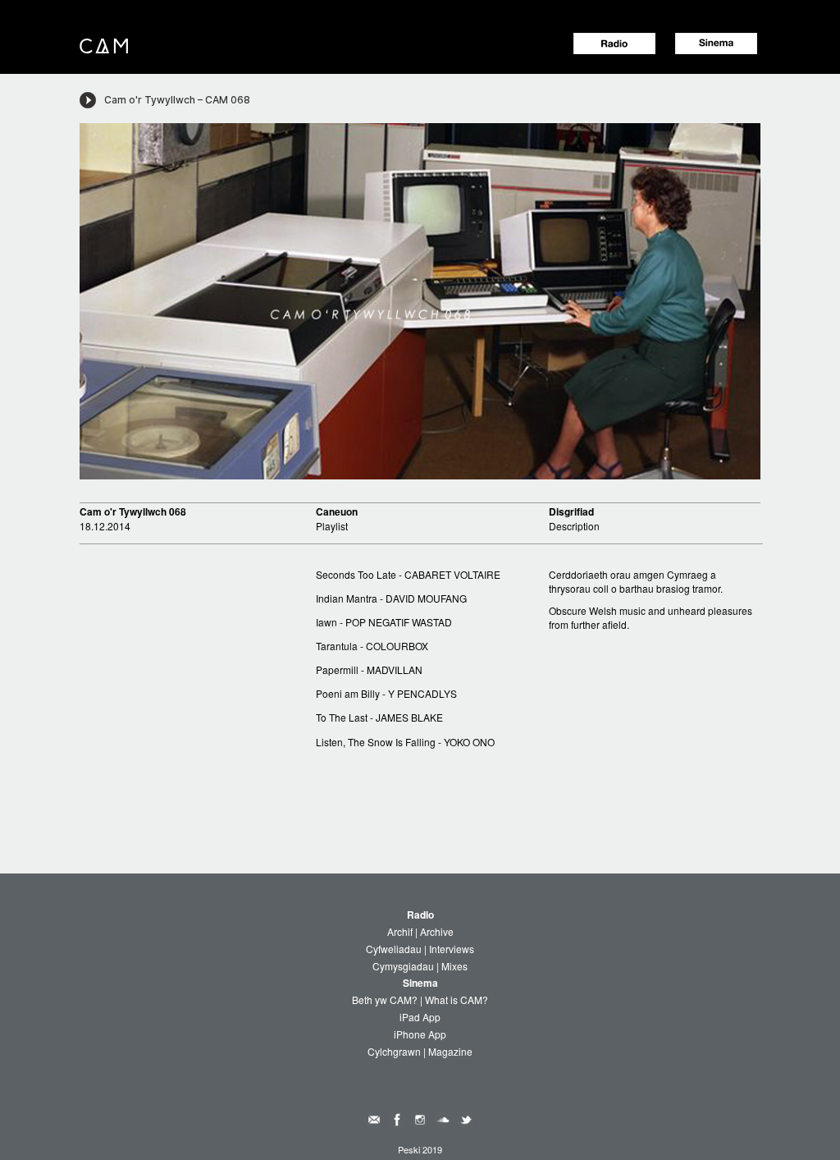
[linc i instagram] (420, 1117)
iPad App (420, 1017)
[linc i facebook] (397, 1117)
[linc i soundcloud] (443, 1117)
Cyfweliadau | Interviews (420, 949)
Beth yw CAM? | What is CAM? (420, 999)
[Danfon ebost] (374, 1117)
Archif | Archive (420, 931)
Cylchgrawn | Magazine (420, 1051)
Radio (420, 914)
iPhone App (420, 1034)
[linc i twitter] (466, 1117)
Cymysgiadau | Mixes (420, 966)
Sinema (420, 982)
